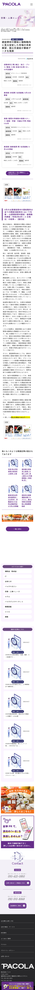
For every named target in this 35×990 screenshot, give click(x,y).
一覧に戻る (17, 529)
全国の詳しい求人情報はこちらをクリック (17, 173)
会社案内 (3, 933)
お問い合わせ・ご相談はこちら (15, 883)
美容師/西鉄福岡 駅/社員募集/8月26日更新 (17, 147)
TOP (2, 28)
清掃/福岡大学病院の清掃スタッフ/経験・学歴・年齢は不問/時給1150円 (17, 121)
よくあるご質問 (6, 938)
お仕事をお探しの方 (7, 921)
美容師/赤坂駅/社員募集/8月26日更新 (17, 93)
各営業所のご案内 (15, 906)
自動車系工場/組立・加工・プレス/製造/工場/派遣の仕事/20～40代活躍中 (17, 67)
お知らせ (8, 28)
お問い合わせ (5, 956)
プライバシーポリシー (8, 950)
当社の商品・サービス (8, 927)
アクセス (3, 944)
